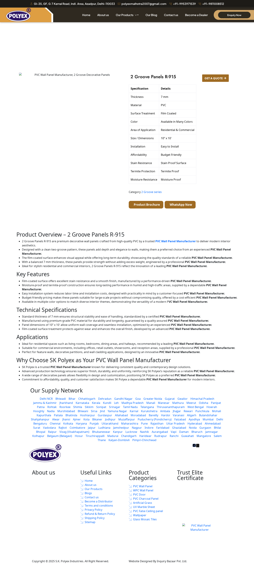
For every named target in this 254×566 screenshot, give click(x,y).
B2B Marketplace (199, 561)
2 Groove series (151, 192)
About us (103, 15)
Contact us (171, 15)
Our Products (124, 15)
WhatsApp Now (180, 205)
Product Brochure (146, 205)
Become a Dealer (196, 15)
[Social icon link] (194, 445)
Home (86, 15)
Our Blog (151, 15)
